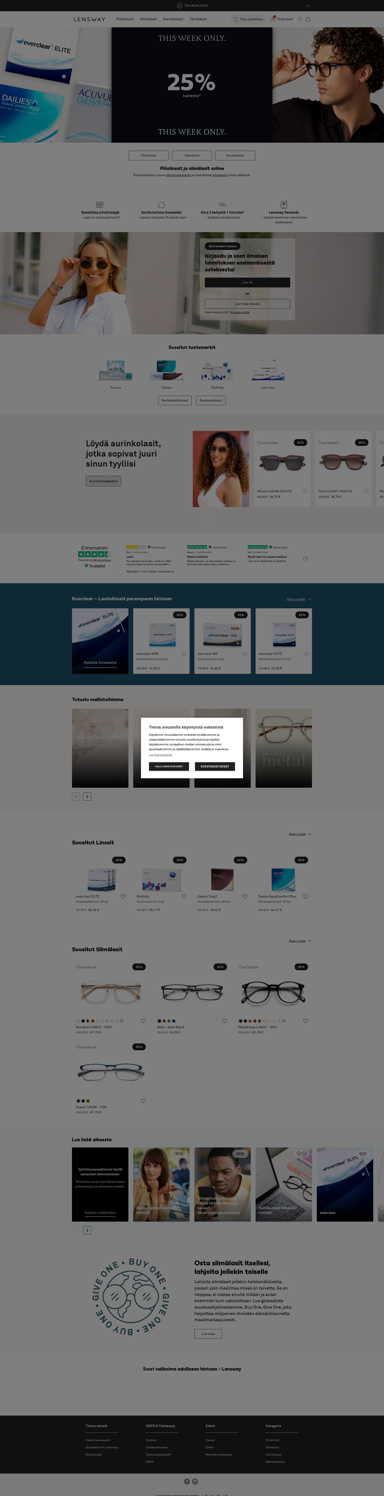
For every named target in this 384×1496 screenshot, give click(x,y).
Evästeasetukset (215, 766)
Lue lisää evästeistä (160, 754)
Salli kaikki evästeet (169, 766)
